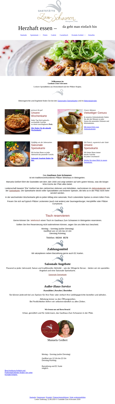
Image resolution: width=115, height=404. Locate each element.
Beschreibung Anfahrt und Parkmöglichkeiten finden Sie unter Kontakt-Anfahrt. (19, 373)
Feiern (45, 35)
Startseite (23, 35)
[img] (57, 11)
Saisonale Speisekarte (58, 275)
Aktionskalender (90, 101)
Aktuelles (91, 35)
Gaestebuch (64, 35)
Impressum (41, 397)
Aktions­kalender (99, 188)
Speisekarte (34, 35)
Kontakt (49, 397)
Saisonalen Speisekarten (68, 101)
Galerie (53, 35)
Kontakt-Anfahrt (77, 35)
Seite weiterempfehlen (78, 397)
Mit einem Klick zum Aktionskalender (91, 128)
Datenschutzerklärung (61, 397)
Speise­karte (14, 191)
